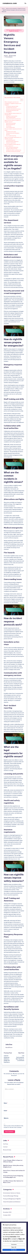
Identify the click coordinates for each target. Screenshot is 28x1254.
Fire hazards (8, 126)
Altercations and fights (11, 123)
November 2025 (7, 1212)
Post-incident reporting (11, 135)
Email (6, 1110)
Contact (5, 1147)
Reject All (14, 1247)
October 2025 (7, 1215)
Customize (13, 1244)
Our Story (5, 1144)
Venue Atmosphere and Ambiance (11, 1201)
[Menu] (25, 3)
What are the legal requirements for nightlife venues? (13, 138)
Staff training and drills (10, 117)
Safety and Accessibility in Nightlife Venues (15, 8)
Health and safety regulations (12, 141)
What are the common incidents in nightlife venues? (13, 121)
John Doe (8, 1044)
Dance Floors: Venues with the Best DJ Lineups (14, 1171)
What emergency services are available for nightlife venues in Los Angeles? (13, 103)
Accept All (13, 1249)
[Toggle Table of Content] (21, 100)
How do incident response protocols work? (13, 129)
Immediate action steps (11, 131)
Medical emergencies (10, 124)
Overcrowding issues (10, 127)
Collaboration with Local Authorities (13, 150)
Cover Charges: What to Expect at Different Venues (12, 1161)
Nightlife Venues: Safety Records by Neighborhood (13, 1166)
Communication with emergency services (12, 134)
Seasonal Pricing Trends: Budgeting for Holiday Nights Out (13, 1176)
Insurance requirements (11, 142)
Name (6, 1103)
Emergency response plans (11, 116)
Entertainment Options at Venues (11, 1193)
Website (6, 1118)
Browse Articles (7, 1150)
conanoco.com (10, 3)
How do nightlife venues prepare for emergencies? (13, 114)
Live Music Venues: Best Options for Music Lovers (13, 1181)
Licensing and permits (10, 140)
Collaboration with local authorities (13, 118)
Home (3, 8)
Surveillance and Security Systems (13, 151)
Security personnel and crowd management (12, 111)
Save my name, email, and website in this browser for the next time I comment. (13, 1126)
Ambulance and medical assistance (13, 109)
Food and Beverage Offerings (10, 1196)
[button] (8, 1047)
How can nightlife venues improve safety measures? (12, 145)
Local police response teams (12, 106)
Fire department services (11, 107)
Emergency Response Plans (11, 148)
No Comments (9, 57)
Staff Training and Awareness (12, 147)
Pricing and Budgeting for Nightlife (12, 1198)
